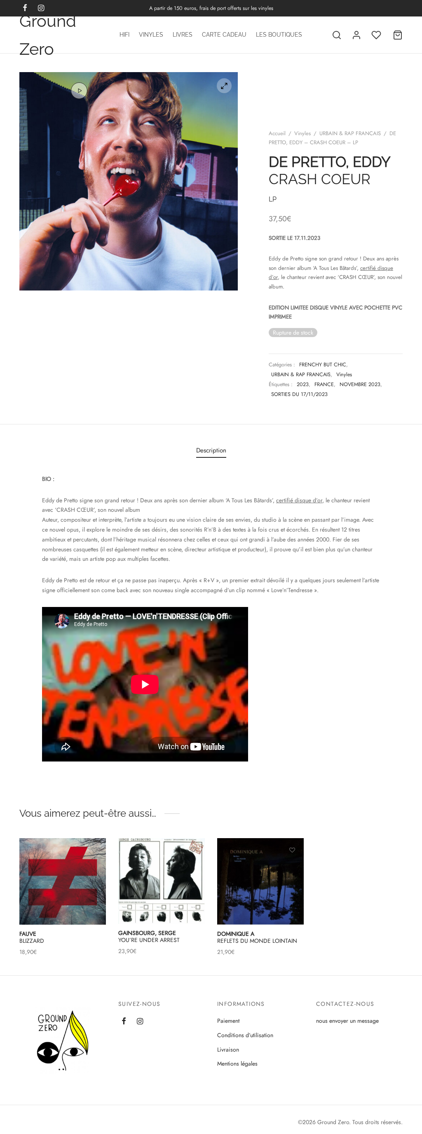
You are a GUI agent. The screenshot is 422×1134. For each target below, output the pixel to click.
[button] (94, 869)
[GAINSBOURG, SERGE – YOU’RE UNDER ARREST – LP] (161, 881)
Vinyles (151, 34)
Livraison (228, 1049)
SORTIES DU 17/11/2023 (299, 394)
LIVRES (182, 34)
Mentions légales (237, 1063)
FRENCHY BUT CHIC (322, 364)
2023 (303, 384)
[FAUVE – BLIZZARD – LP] (62, 881)
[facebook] (123, 1022)
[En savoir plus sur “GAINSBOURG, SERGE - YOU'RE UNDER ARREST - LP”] (193, 869)
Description (211, 450)
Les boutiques (279, 34)
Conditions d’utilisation (245, 1035)
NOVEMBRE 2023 (360, 384)
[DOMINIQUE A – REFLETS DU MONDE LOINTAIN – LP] (260, 881)
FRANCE (324, 384)
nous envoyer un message (347, 1021)
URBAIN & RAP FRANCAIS (350, 133)
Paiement (228, 1021)
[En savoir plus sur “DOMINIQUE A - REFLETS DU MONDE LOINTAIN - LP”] (292, 869)
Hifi (124, 34)
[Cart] (398, 35)
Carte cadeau (224, 34)
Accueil (277, 133)
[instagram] (140, 1022)
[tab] (211, 450)
